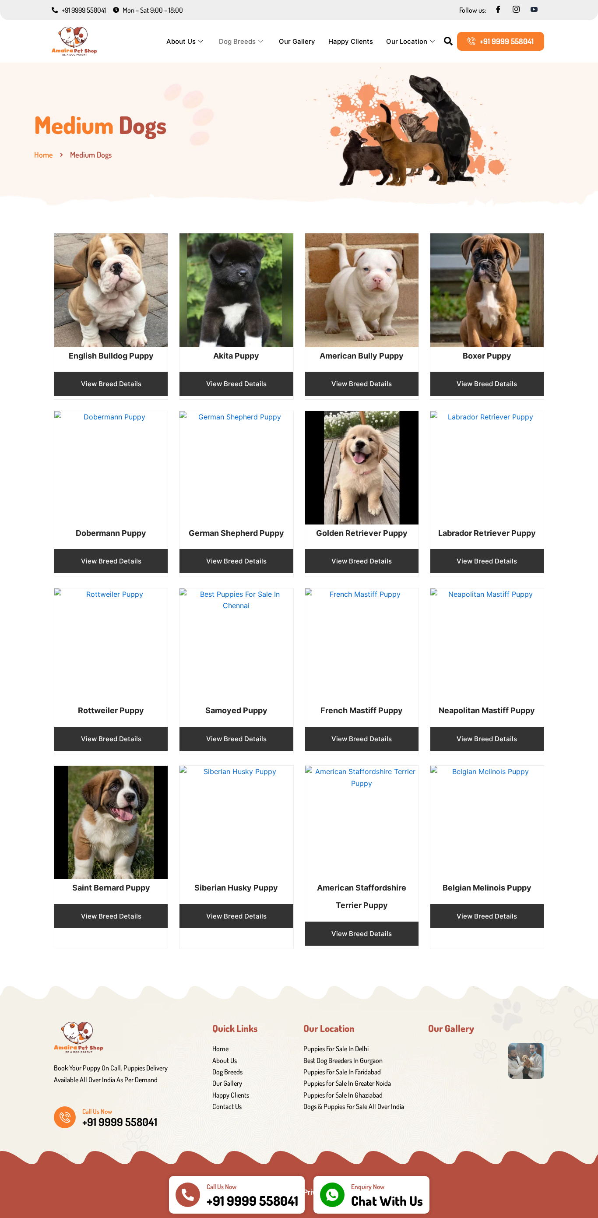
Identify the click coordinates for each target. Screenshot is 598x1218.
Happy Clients (350, 41)
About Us (181, 41)
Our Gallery (297, 41)
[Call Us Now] (65, 1117)
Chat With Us (387, 1200)
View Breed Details (111, 384)
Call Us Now (97, 1111)
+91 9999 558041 (252, 1200)
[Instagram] (516, 10)
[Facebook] (498, 10)
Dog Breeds (237, 41)
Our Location (406, 41)
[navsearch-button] (448, 41)
